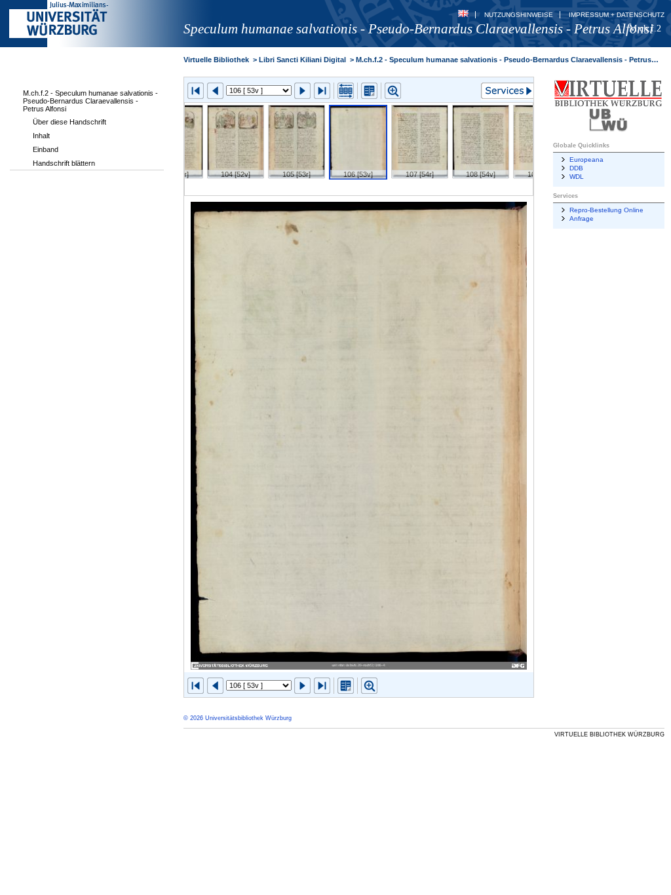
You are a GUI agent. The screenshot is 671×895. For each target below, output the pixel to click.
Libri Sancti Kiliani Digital (302, 60)
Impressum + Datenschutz (616, 14)
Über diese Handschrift (69, 122)
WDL (576, 176)
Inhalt (41, 136)
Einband (45, 149)
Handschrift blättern (64, 163)
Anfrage (581, 218)
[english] (463, 14)
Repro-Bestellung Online (606, 210)
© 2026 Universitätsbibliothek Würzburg (237, 718)
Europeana (586, 159)
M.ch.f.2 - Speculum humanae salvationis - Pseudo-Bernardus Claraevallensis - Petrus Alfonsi (90, 101)
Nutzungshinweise (518, 14)
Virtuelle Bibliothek (216, 60)
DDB (576, 168)
